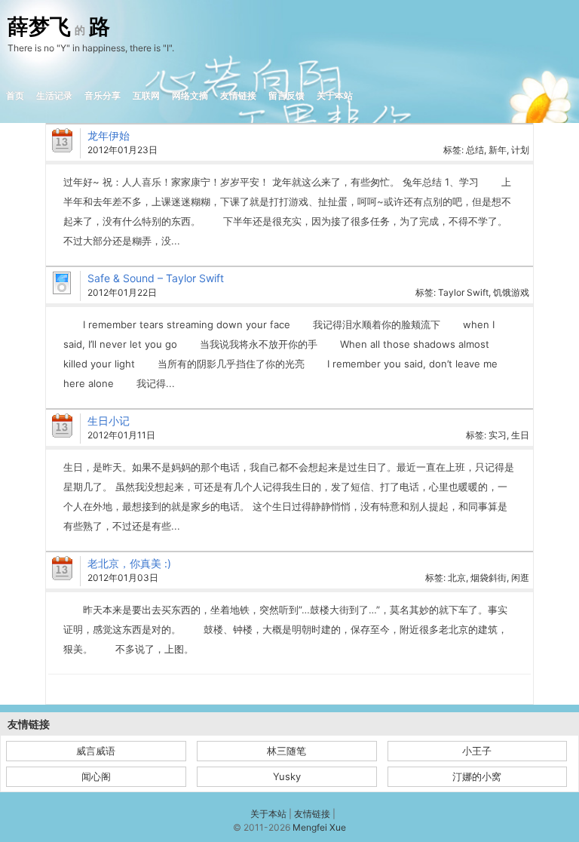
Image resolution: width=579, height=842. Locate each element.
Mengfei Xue (319, 827)
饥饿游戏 (511, 292)
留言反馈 (286, 95)
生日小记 (108, 420)
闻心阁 (96, 776)
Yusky (287, 776)
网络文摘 (190, 95)
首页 (15, 95)
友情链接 (238, 95)
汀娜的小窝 (476, 776)
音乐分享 (102, 95)
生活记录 (54, 95)
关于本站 (335, 95)
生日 (520, 435)
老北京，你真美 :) (129, 563)
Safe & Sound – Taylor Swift (155, 278)
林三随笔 (286, 751)
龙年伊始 (108, 135)
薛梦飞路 (59, 27)
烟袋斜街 (488, 577)
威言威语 (95, 751)
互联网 (146, 95)
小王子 (477, 751)
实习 (498, 435)
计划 (520, 149)
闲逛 (520, 577)
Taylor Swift (463, 292)
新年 (498, 149)
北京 (457, 577)
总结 (475, 149)
